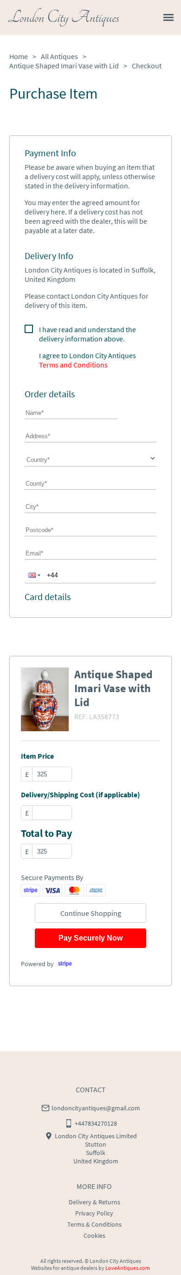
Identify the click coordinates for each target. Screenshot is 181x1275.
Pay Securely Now (90, 938)
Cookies (94, 1235)
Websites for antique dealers (64, 1267)
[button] (33, 575)
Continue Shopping (90, 913)
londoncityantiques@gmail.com (96, 1108)
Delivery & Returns (94, 1202)
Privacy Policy (94, 1213)
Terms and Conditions (73, 364)
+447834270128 (96, 1123)
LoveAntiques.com (127, 1267)
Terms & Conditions (94, 1224)
